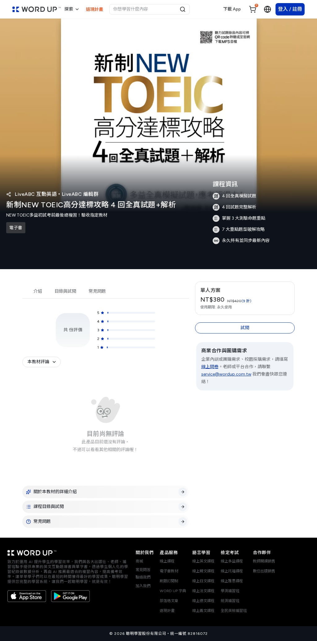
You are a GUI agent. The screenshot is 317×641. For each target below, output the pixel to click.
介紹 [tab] (37, 291)
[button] (245, 298)
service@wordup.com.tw (226, 374)
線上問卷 (210, 366)
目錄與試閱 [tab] (65, 291)
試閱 (245, 327)
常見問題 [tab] (97, 291)
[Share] (8, 194)
